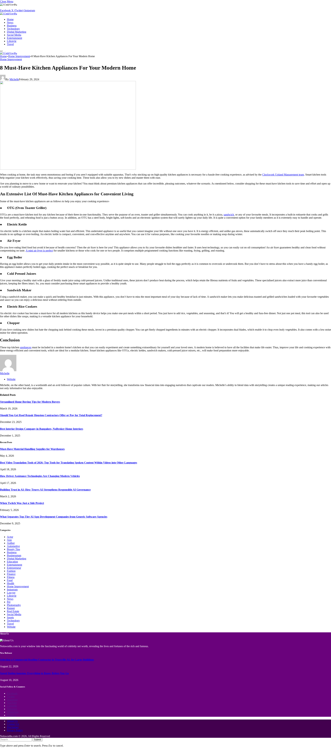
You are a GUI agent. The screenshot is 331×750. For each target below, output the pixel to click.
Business (12, 25)
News (10, 22)
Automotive (13, 546)
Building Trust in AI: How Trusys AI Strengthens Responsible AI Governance (45, 489)
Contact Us (13, 724)
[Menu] (1, 51)
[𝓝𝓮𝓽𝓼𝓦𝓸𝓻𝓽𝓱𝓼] (8, 13)
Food (10, 580)
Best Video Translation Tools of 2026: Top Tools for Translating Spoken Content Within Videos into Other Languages (68, 462)
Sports (10, 617)
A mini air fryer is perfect (39, 250)
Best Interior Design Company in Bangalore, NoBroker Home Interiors (41, 428)
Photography (14, 605)
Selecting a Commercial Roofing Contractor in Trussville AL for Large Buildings (47, 659)
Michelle (14, 79)
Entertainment (14, 38)
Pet (8, 601)
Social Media (14, 34)
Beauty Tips (13, 549)
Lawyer (11, 592)
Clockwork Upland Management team (283, 174)
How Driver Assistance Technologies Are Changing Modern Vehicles (40, 476)
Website (11, 626)
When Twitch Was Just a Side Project (22, 503)
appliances (25, 347)
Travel (10, 44)
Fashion (11, 570)
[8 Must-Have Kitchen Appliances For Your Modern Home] (68, 168)
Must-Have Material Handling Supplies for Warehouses (32, 449)
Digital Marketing (16, 31)
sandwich (229, 214)
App (9, 539)
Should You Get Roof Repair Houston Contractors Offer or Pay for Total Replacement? (51, 415)
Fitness (10, 577)
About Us (12, 721)
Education (12, 561)
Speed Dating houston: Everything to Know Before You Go (34, 673)
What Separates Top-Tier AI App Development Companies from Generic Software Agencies (53, 516)
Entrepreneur (14, 567)
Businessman (14, 555)
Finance (11, 574)
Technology (13, 28)
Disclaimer (13, 727)
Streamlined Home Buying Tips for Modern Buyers (30, 401)
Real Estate (13, 611)
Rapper (11, 608)
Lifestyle (11, 41)
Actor (10, 536)
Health (10, 583)
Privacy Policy (15, 730)
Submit (37, 739)
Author (11, 543)
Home (10, 19)
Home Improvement (11, 59)
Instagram (12, 589)
